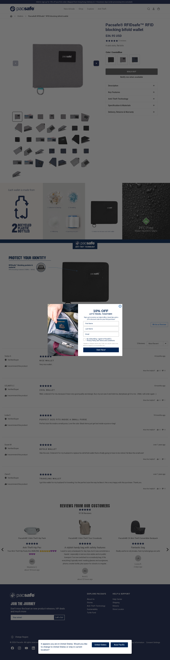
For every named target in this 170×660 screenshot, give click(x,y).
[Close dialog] (120, 306)
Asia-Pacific (119, 645)
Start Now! (101, 350)
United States (100, 645)
